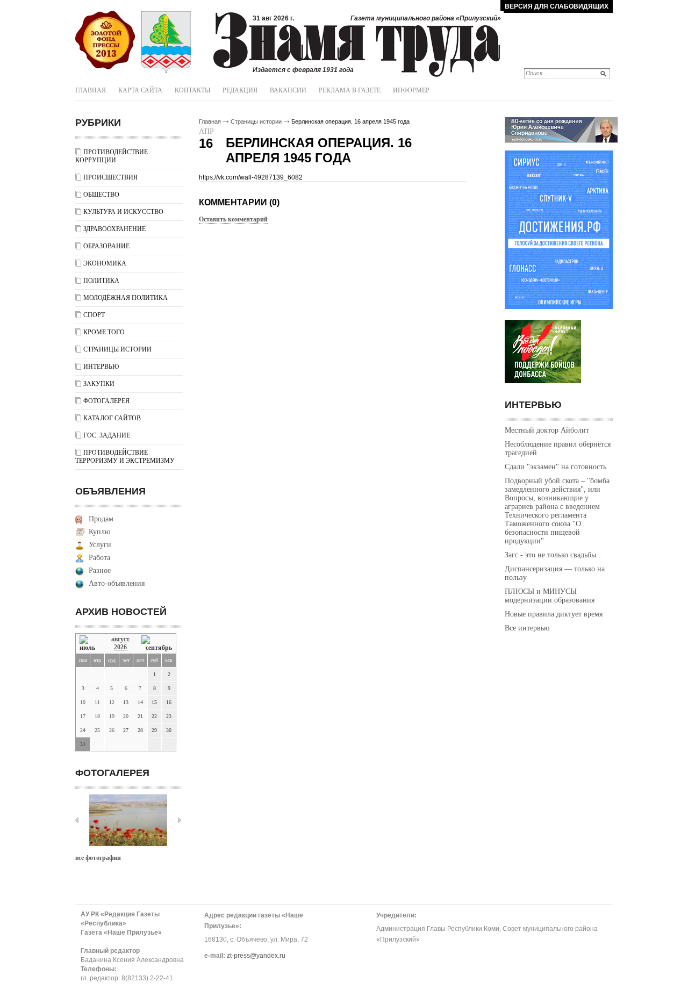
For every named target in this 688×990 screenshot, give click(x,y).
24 (82, 730)
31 (82, 744)
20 (125, 716)
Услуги (100, 545)
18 (97, 716)
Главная (90, 90)
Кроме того (104, 332)
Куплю (99, 532)
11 (97, 702)
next (179, 820)
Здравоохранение (114, 229)
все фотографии (98, 858)
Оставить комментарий (233, 219)
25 (97, 730)
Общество (101, 194)
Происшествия (110, 177)
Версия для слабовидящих (556, 6)
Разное (100, 570)
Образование (106, 246)
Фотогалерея (106, 401)
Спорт (94, 315)
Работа (99, 558)
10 (82, 702)
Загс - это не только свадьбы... (554, 555)
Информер (411, 90)
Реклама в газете (350, 90)
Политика (101, 280)
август (120, 639)
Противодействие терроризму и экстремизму (125, 456)
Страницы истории (117, 349)
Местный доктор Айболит (547, 430)
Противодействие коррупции (111, 156)
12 (111, 702)
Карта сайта (140, 90)
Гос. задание (106, 435)
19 (111, 716)
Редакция (240, 90)
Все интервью (527, 628)
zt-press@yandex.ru (256, 955)
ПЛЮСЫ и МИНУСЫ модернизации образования (549, 595)
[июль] (89, 643)
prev (76, 820)
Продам (101, 519)
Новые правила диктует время (554, 614)
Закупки (98, 384)
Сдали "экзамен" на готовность (555, 467)
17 (82, 716)
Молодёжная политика (125, 298)
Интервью (101, 366)
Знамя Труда (105, 40)
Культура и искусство (123, 212)
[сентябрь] (156, 643)
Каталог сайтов (112, 418)
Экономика (104, 263)
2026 (120, 647)
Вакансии (288, 90)
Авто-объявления (117, 583)
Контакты (192, 90)
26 (111, 730)
